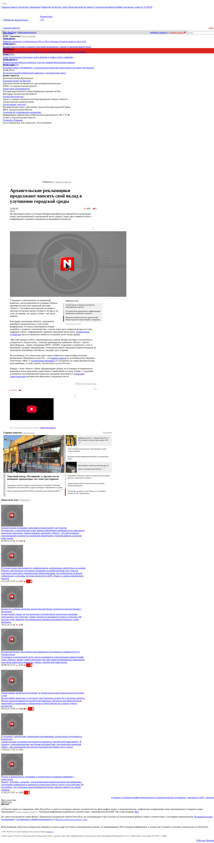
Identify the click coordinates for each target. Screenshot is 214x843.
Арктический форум (105, 7)
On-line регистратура (13, 96)
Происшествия (75, 7)
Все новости (107, 432)
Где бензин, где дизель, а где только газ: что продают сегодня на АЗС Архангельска (44, 52)
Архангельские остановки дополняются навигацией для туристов (80, 306)
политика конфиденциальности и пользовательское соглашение (154, 797)
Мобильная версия (27, 32)
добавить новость (158, 32)
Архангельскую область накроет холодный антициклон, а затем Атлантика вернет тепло (47, 46)
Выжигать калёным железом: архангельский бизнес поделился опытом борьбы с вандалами (83, 318)
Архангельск (46, 16)
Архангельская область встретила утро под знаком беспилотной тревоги (39, 62)
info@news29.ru (48, 427)
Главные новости (9, 7)
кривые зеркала (58, 358)
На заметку (88, 7)
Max (137, 812)
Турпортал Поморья (13, 120)
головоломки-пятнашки (43, 360)
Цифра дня (121, 7)
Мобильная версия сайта (14, 797)
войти (211, 28)
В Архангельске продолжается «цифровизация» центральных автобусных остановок (83, 312)
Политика (24, 7)
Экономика (35, 7)
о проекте (116, 797)
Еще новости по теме (73, 324)
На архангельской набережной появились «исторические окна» (34, 73)
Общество (46, 7)
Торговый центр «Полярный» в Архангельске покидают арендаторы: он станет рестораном (48, 67)
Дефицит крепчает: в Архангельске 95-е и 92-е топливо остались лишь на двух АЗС (44, 41)
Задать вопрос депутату (14, 104)
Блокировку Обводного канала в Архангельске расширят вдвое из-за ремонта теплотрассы (88, 477)
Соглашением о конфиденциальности (34, 819)
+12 (41, 20)
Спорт (64, 7)
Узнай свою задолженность (16, 88)
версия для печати (87, 383)
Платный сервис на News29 (16, 81)
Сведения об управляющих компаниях (22, 112)
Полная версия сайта (12, 9)
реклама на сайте (195, 797)
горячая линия (176, 32)
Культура (56, 7)
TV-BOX (148, 7)
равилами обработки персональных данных (72, 819)
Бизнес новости (135, 7)
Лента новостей (28, 433)
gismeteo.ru (50, 832)
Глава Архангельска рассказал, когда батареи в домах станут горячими (38, 57)
